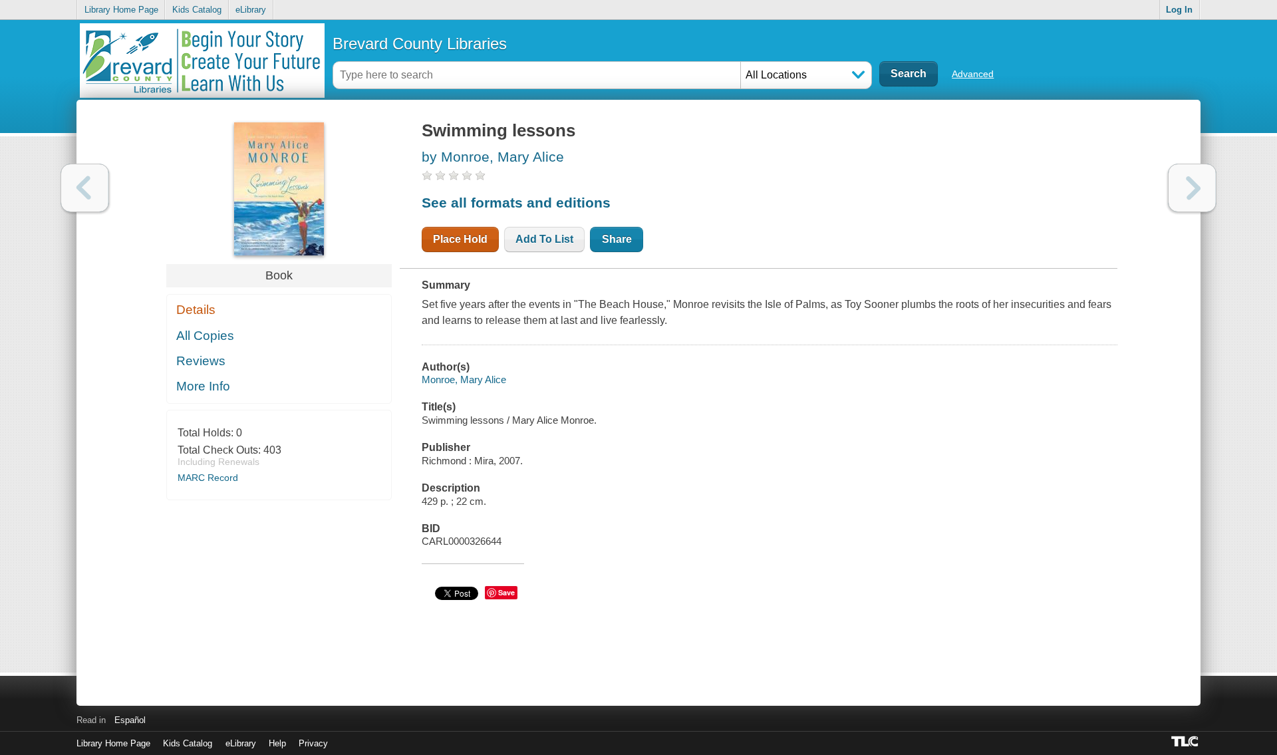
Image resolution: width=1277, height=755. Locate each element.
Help (277, 743)
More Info (203, 386)
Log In (1179, 10)
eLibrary (250, 10)
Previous (85, 188)
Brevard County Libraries (420, 44)
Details (195, 310)
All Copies (205, 336)
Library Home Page (121, 10)
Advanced (973, 74)
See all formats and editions (516, 202)
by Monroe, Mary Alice (493, 156)
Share (617, 239)
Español (130, 720)
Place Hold (460, 239)
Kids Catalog (196, 10)
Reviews (200, 361)
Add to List (544, 239)
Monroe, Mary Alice (464, 379)
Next (1192, 188)
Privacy (313, 743)
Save (506, 592)
